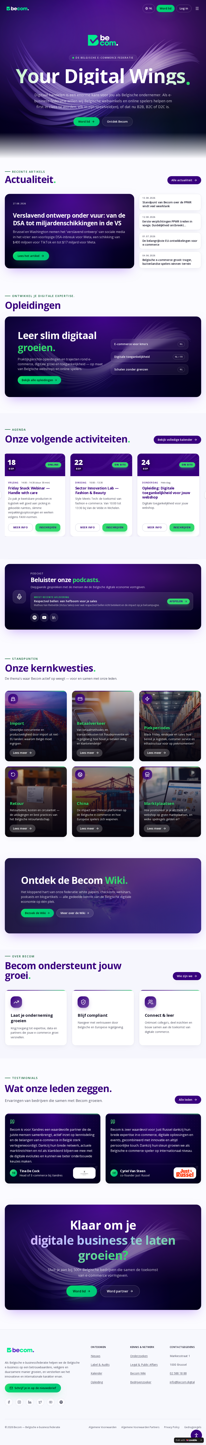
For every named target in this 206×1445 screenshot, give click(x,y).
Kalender (96, 1373)
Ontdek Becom (117, 121)
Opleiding (97, 1382)
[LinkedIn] (30, 1402)
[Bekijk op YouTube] (44, 617)
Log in (184, 8)
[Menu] (197, 8)
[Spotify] (61, 1402)
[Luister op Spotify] (35, 617)
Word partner (117, 1291)
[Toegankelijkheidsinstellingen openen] (196, 1435)
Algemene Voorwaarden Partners (140, 1427)
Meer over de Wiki (73, 913)
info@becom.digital (182, 1382)
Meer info (22, 527)
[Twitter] (40, 1402)
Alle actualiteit (181, 180)
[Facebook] (9, 1402)
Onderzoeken (139, 1356)
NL (150, 8)
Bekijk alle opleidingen (37, 380)
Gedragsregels (192, 1427)
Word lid (165, 8)
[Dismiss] (201, 1440)
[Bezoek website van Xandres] (84, 1173)
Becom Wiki (138, 1373)
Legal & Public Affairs (144, 1364)
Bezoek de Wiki (35, 913)
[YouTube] (51, 1402)
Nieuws (95, 1356)
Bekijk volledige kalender (175, 440)
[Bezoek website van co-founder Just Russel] (185, 1173)
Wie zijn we (184, 976)
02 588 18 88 (178, 1373)
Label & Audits (100, 1364)
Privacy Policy (171, 1427)
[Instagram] (19, 1402)
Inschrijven (49, 527)
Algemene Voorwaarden (102, 1427)
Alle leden (185, 1100)
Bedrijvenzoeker (140, 1382)
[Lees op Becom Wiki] (54, 617)
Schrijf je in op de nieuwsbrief (35, 1388)
